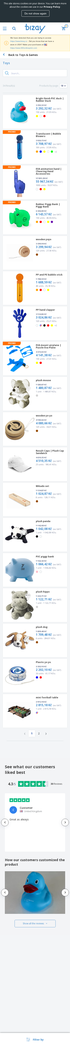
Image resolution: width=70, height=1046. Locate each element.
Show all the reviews (33, 923)
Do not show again (35, 13)
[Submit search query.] (7, 73)
